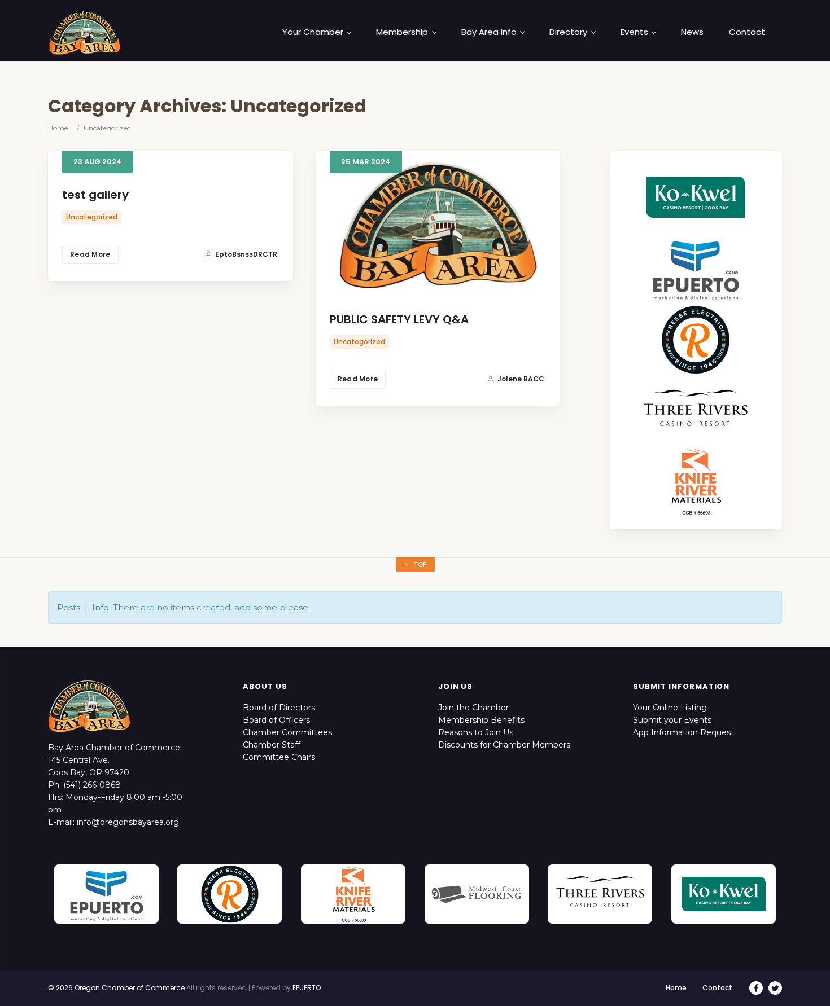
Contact (747, 32)
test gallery (95, 195)
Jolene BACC (520, 379)
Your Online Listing (670, 707)
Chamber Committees (287, 732)
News (692, 32)
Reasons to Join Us (475, 732)
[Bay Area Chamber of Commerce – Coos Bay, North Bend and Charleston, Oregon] (84, 32)
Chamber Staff (271, 745)
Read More (90, 254)
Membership (402, 32)
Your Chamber (312, 32)
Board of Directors (279, 707)
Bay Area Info (489, 32)
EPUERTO (306, 987)
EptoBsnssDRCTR (246, 254)
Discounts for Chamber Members (504, 745)
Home (58, 128)
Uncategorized (91, 217)
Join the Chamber (473, 707)
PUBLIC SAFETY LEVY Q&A (399, 319)
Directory (568, 32)
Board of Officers (276, 720)
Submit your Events (672, 720)
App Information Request (683, 732)
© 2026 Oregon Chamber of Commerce (116, 987)
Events (634, 32)
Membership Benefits (481, 720)
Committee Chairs (279, 757)
